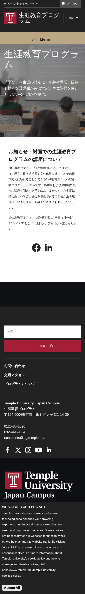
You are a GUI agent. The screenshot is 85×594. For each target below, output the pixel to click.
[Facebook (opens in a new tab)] (36, 248)
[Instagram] (28, 450)
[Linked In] (49, 450)
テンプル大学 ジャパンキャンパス (23, 3)
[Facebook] (7, 450)
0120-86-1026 (14, 426)
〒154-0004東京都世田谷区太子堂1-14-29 (36, 415)
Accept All (12, 587)
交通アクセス (14, 375)
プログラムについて (20, 384)
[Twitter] (18, 450)
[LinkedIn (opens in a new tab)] (49, 248)
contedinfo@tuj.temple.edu (24, 438)
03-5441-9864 (14, 432)
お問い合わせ (14, 366)
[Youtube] (38, 450)
